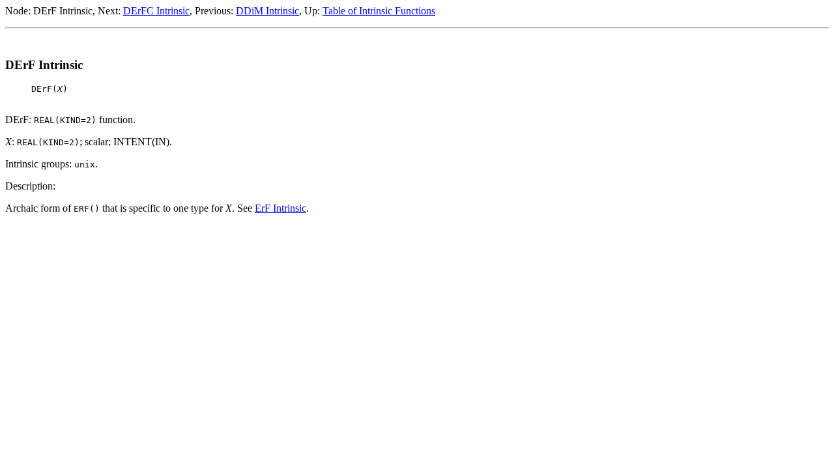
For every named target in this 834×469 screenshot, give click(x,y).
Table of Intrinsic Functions (379, 10)
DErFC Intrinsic (156, 10)
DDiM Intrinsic (267, 10)
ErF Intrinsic (280, 208)
